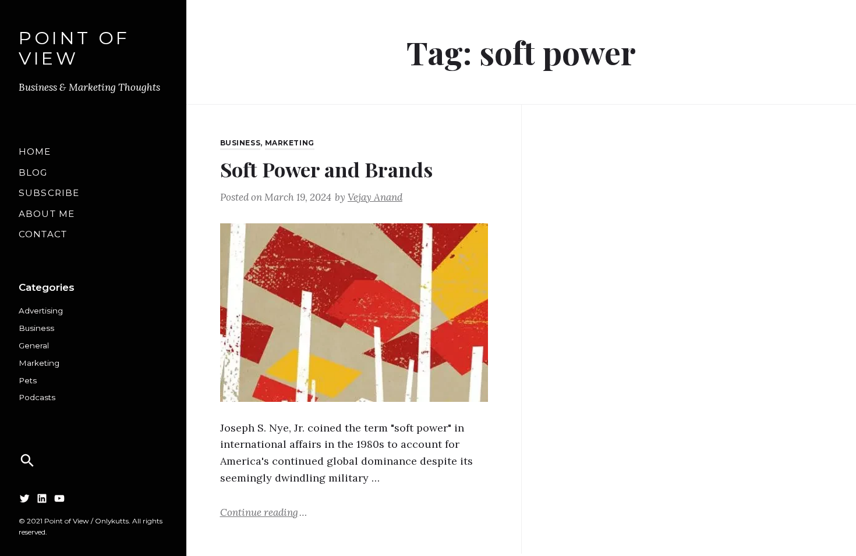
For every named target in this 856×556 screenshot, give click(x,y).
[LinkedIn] (42, 498)
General (34, 345)
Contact (43, 234)
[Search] (27, 460)
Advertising (41, 310)
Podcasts (37, 397)
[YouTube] (59, 498)
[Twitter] (24, 498)
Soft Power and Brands (326, 169)
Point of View (74, 48)
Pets (28, 380)
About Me (47, 213)
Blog (33, 172)
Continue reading (263, 512)
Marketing (39, 363)
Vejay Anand (375, 197)
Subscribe (49, 192)
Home (35, 151)
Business (36, 328)
